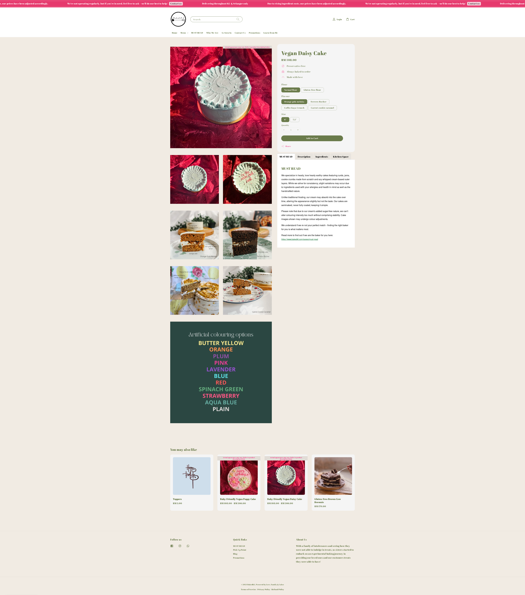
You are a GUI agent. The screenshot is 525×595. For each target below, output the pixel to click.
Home (174, 32)
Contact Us (240, 32)
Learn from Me (270, 32)
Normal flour (290, 90)
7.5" (295, 119)
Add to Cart (312, 138)
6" (285, 119)
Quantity (285, 125)
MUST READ (197, 32)
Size (283, 114)
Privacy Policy (263, 589)
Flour (284, 84)
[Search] (238, 19)
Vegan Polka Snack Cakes (25, 587)
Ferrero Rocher (318, 101)
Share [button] (288, 146)
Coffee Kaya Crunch (294, 107)
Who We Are (212, 32)
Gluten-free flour (312, 90)
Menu (183, 33)
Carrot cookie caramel (322, 107)
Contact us (101, 3)
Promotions (254, 32)
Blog (235, 553)
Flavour (285, 96)
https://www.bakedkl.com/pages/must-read (299, 239)
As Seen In (226, 32)
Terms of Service (248, 589)
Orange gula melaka (294, 101)
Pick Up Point (239, 550)
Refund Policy (278, 589)
